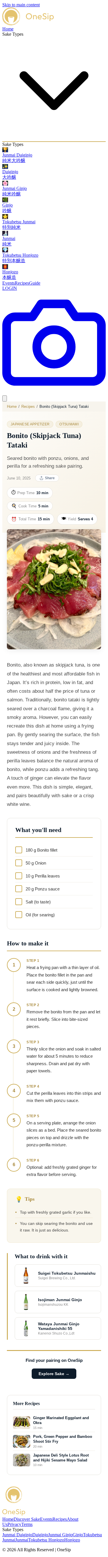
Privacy (14, 1524)
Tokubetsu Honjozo (46, 1539)
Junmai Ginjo (60, 1534)
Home (8, 28)
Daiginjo (40, 1534)
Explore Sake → (54, 1373)
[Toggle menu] (4, 398)
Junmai (21, 1539)
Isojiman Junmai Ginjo (60, 1299)
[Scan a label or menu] (54, 392)
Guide (34, 283)
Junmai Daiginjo (17, 1534)
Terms (27, 1524)
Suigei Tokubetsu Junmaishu (67, 1273)
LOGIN (9, 288)
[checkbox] (54, 850)
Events (8, 283)
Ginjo (78, 1534)
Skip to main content (21, 4)
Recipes (22, 283)
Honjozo (72, 1539)
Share (50, 478)
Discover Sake (27, 1519)
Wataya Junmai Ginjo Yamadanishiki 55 (58, 1326)
